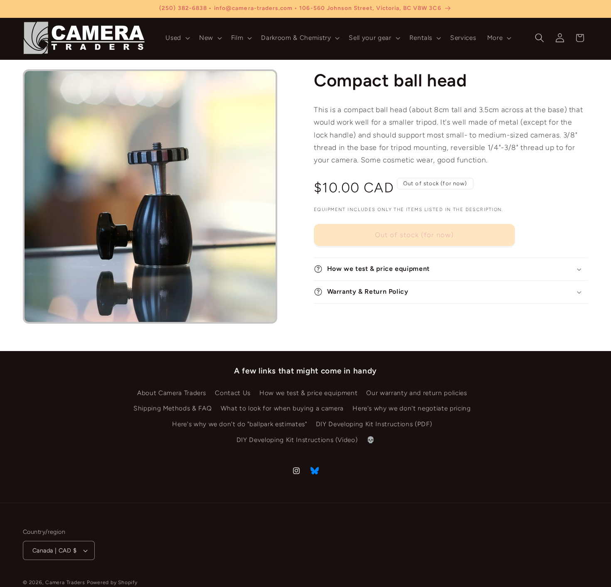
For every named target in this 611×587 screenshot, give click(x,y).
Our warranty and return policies (416, 393)
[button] (177, 37)
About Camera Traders (171, 393)
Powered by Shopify (112, 582)
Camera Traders (65, 582)
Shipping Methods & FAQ (172, 409)
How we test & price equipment (308, 393)
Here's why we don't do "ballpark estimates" (239, 424)
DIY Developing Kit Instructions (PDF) (374, 424)
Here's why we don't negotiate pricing (411, 409)
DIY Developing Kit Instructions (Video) (297, 440)
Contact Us (233, 393)
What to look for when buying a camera (282, 409)
